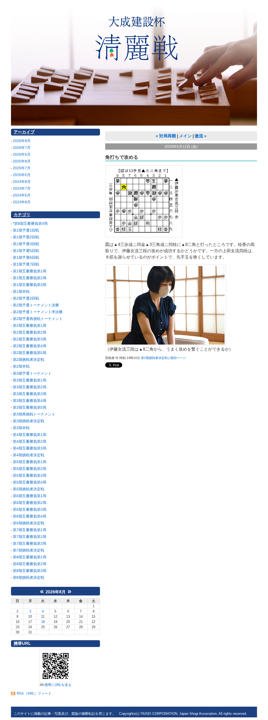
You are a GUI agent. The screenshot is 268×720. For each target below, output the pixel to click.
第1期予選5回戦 (26, 251)
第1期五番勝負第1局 (29, 271)
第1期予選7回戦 (26, 264)
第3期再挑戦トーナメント (34, 414)
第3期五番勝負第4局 (29, 400)
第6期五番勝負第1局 (29, 496)
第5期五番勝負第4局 (29, 482)
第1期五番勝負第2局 (29, 278)
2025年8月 (22, 161)
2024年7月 (22, 188)
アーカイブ (24, 132)
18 (43, 622)
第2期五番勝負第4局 (29, 346)
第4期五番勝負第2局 (29, 441)
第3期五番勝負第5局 (29, 407)
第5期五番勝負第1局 (29, 462)
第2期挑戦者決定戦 (28, 359)
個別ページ (178, 358)
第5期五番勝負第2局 (29, 468)
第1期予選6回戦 (26, 257)
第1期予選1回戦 (26, 230)
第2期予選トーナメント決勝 (36, 305)
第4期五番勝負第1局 (29, 434)
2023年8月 (22, 202)
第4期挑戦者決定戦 (28, 455)
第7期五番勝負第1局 (29, 530)
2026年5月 (22, 154)
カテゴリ (22, 214)
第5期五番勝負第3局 (29, 475)
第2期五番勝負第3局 (29, 339)
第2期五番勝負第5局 (29, 353)
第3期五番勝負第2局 (29, 387)
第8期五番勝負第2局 (29, 564)
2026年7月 (22, 147)
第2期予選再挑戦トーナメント (38, 319)
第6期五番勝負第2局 (29, 502)
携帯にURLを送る (57, 685)
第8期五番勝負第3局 (29, 571)
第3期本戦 (21, 428)
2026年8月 (22, 141)
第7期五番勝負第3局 (29, 543)
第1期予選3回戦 (26, 244)
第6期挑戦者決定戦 (28, 523)
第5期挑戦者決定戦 (28, 489)
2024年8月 (22, 181)
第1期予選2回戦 (26, 237)
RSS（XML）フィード (34, 693)
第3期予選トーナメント (32, 373)
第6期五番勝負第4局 (29, 516)
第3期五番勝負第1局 (29, 380)
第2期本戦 (21, 366)
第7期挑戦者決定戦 (28, 550)
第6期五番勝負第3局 (29, 509)
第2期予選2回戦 (26, 298)
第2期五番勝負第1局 (29, 325)
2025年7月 (22, 168)
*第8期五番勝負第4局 (30, 223)
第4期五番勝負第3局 (29, 448)
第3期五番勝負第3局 (29, 394)
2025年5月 (22, 175)
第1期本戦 (21, 291)
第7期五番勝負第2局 (29, 537)
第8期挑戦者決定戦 (28, 577)
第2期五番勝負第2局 (29, 332)
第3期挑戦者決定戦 (28, 421)
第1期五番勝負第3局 (29, 285)
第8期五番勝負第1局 (29, 557)
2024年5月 (22, 195)
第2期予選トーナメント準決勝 (38, 312)
